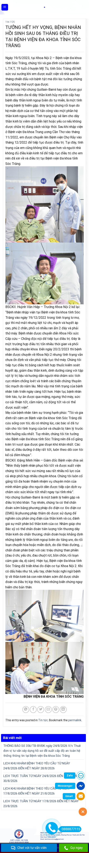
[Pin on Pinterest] (55, 709)
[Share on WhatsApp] (25, 709)
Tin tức (10, 22)
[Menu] (4, 7)
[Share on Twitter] (40, 709)
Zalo (70, 775)
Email (69, 796)
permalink (74, 720)
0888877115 (71, 829)
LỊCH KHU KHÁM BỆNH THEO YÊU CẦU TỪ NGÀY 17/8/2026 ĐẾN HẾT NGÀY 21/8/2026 (36, 791)
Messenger (65, 785)
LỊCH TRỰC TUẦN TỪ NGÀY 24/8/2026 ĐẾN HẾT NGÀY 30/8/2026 (41, 778)
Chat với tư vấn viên (32, 848)
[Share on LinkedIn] (63, 709)
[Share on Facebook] (33, 709)
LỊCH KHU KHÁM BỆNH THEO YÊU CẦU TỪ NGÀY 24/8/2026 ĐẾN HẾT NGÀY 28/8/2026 (36, 765)
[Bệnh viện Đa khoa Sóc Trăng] (44, 7)
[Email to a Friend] (48, 709)
